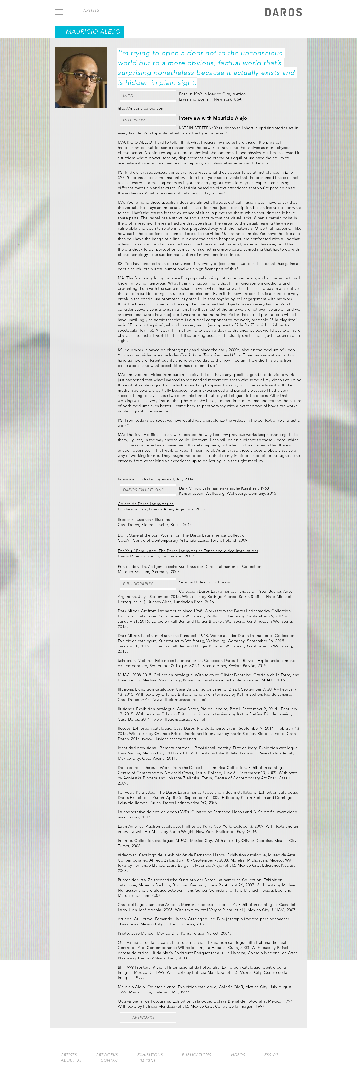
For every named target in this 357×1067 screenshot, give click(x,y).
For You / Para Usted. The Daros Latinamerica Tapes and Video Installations (188, 550)
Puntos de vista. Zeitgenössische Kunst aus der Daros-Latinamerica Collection (189, 566)
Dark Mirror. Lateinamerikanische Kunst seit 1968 (224, 488)
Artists (69, 1055)
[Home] (283, 13)
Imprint (148, 1060)
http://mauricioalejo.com (141, 108)
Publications (196, 1055)
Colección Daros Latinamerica (146, 503)
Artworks (143, 1017)
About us (71, 1060)
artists (91, 10)
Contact (110, 1060)
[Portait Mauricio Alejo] (81, 106)
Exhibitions (150, 1055)
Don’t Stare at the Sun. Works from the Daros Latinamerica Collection (182, 535)
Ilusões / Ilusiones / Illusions (144, 519)
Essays (271, 1055)
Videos (238, 1055)
